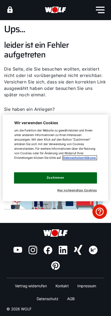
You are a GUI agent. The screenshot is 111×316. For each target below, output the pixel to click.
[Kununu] (93, 250)
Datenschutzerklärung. (79, 158)
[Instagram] (33, 250)
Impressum (86, 286)
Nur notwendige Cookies (77, 190)
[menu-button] (100, 10)
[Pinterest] (55, 265)
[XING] (78, 250)
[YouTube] (17, 250)
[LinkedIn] (63, 250)
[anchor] (10, 9)
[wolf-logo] (55, 9)
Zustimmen (55, 177)
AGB (71, 298)
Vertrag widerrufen (31, 286)
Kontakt (62, 286)
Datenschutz (47, 298)
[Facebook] (48, 250)
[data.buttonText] (99, 211)
